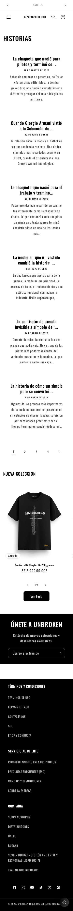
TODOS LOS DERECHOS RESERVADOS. (47, 903)
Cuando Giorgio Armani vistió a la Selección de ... (36, 125)
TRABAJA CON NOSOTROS (23, 870)
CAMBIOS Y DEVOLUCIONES (24, 781)
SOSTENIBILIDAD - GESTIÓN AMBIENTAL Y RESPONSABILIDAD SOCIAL (33, 857)
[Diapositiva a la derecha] (45, 584)
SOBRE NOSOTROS (19, 817)
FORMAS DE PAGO (18, 707)
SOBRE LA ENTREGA (19, 790)
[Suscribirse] (60, 653)
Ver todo (36, 596)
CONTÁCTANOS (17, 716)
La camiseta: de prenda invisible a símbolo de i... (36, 324)
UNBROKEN (23, 903)
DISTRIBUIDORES (18, 826)
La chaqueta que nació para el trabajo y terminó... (36, 190)
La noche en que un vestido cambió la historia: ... (36, 260)
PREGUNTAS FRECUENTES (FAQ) (26, 771)
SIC (10, 726)
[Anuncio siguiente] (65, 5)
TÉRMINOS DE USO (19, 697)
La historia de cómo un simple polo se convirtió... (36, 388)
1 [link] (13, 451)
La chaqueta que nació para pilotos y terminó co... (36, 61)
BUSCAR (13, 845)
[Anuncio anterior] (7, 5)
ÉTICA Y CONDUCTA (19, 735)
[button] (8, 17)
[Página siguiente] (59, 451)
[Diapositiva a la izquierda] (27, 584)
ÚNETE (12, 836)
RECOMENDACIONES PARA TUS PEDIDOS (32, 762)
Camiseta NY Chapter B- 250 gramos (34, 565)
